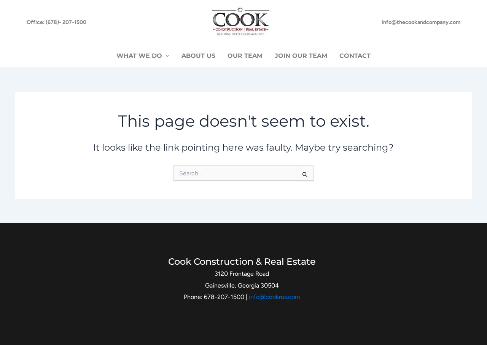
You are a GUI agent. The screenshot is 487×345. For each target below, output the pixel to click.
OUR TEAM (245, 55)
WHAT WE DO (139, 55)
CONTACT (355, 55)
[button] (56, 22)
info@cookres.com (274, 296)
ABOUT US (198, 55)
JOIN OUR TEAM (301, 55)
